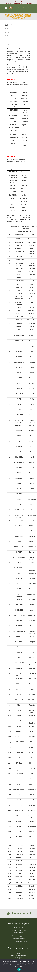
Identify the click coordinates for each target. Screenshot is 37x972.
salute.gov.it (18, 958)
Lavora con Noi (21, 44)
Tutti (6, 29)
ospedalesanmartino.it (18, 956)
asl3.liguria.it (19, 952)
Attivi (7, 32)
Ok (19, 969)
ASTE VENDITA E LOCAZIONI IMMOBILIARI (18, 3)
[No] (35, 965)
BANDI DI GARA (19, 1)
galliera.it (18, 954)
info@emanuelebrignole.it (18, 941)
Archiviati (8, 36)
